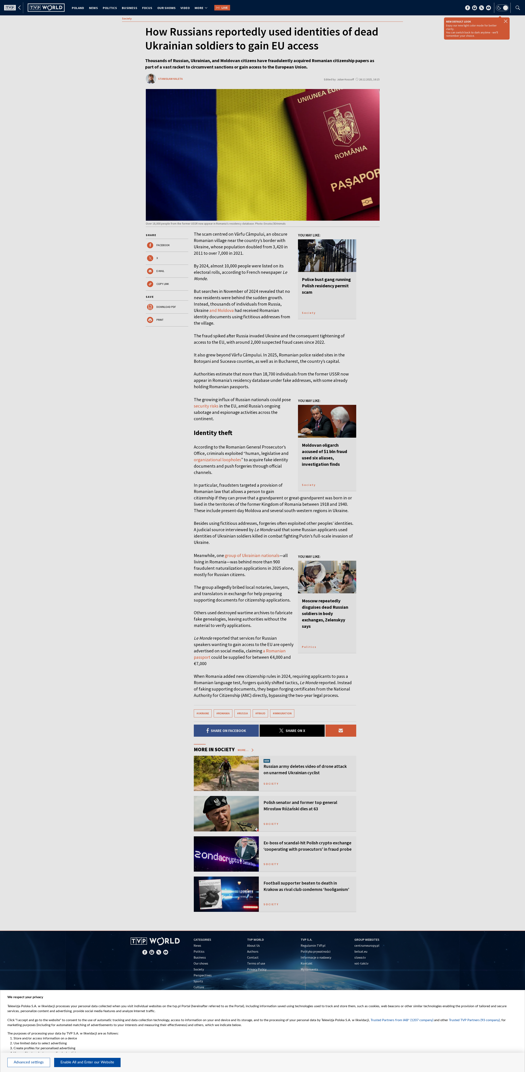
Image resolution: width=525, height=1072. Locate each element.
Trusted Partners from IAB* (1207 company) (402, 1020)
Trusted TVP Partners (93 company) (474, 1020)
